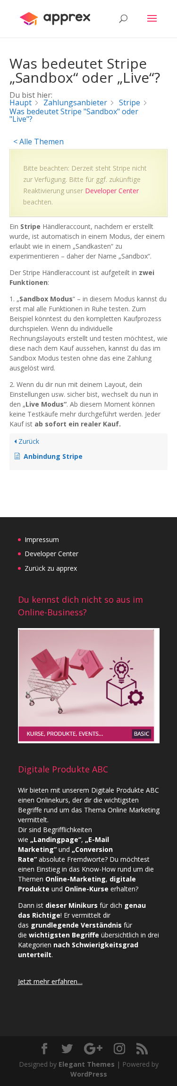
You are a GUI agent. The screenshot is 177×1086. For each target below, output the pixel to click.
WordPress (88, 1074)
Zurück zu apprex (51, 568)
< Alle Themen (38, 141)
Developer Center (112, 190)
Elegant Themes (87, 1064)
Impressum (42, 539)
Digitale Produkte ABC (125, 790)
